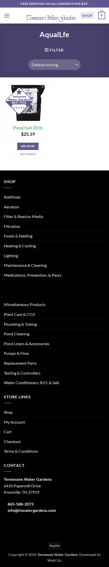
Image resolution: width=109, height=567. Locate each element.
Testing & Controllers (22, 372)
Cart (8, 431)
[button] (7, 15)
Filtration (12, 226)
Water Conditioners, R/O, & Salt (31, 382)
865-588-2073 (20, 503)
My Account (14, 422)
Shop (87, 15)
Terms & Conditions (21, 451)
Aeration (11, 206)
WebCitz (54, 560)
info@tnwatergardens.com (32, 510)
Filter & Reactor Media (23, 216)
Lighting (11, 255)
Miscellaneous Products (25, 304)
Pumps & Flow (16, 353)
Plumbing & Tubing (20, 324)
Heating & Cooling (20, 245)
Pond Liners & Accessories (26, 343)
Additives (12, 196)
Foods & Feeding (18, 235)
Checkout (12, 441)
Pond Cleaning (16, 333)
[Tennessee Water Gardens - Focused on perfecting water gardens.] (51, 15)
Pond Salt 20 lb (28, 127)
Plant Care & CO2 (19, 314)
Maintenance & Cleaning (25, 265)
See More (28, 146)
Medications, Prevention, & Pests (32, 275)
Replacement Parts (20, 363)
